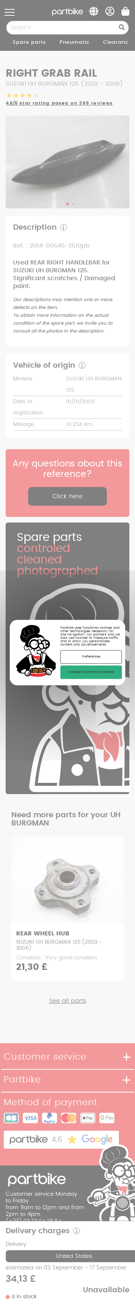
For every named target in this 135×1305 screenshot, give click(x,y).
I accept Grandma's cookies (91, 672)
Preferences (91, 656)
